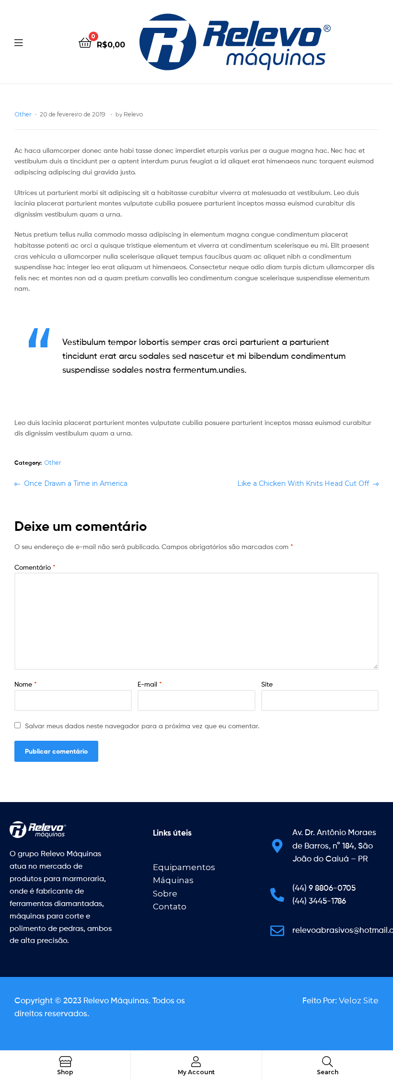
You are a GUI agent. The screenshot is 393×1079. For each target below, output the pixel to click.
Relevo (133, 114)
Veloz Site (359, 1000)
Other (23, 114)
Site (267, 684)
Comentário (35, 567)
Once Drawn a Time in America (75, 483)
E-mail (150, 684)
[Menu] (38, 41)
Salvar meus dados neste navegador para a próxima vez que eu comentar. (142, 726)
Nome (25, 684)
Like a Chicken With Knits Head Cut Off (303, 483)
